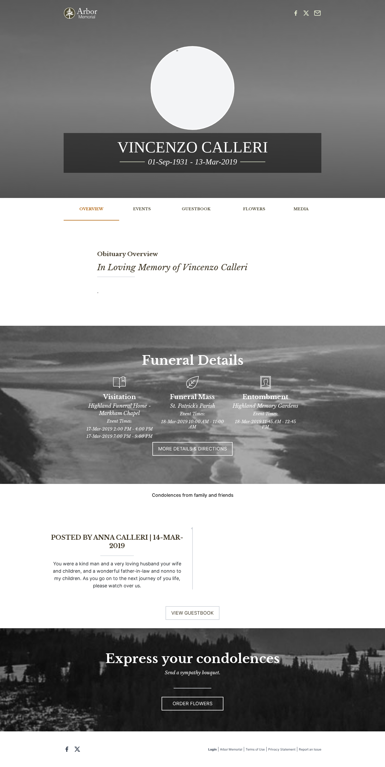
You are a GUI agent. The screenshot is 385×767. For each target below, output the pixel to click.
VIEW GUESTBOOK (192, 613)
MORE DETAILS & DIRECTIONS (192, 448)
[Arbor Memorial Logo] (80, 13)
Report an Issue (310, 749)
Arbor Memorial (231, 749)
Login (212, 749)
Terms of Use (255, 749)
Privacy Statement (281, 749)
